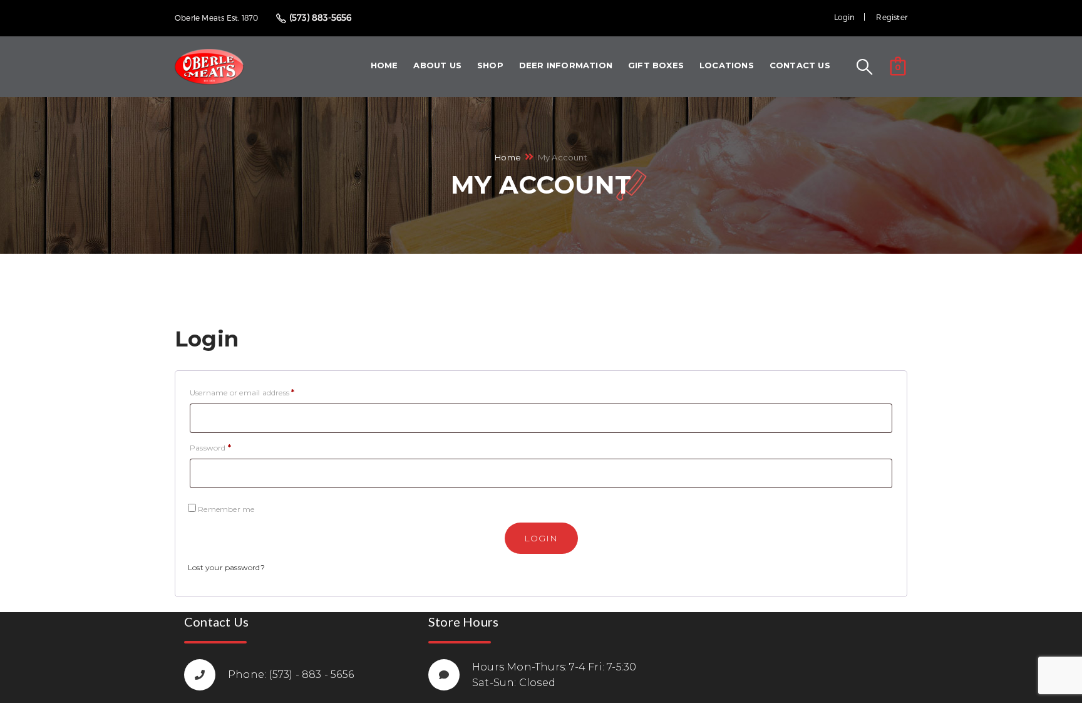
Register (891, 17)
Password (210, 447)
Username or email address (242, 392)
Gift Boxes (656, 65)
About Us (437, 65)
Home (384, 65)
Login (844, 17)
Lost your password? (226, 567)
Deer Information (565, 65)
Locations (726, 65)
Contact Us (800, 65)
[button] (898, 64)
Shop (490, 65)
